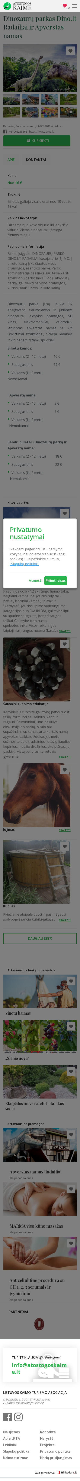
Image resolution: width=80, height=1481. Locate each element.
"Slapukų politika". (24, 564)
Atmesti (35, 580)
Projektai (47, 1444)
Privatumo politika (55, 1451)
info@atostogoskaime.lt (39, 1368)
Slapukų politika (16, 1451)
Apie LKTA (11, 1438)
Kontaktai (48, 1432)
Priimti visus (56, 580)
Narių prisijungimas (56, 1457)
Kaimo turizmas (16, 1457)
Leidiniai (10, 1444)
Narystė (46, 1438)
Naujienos (11, 1432)
